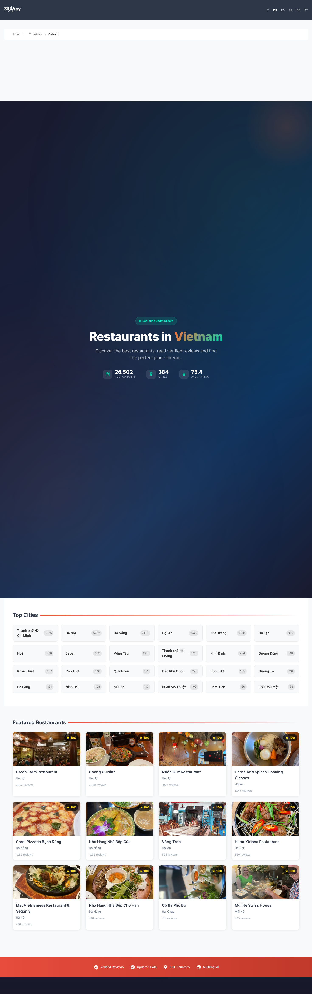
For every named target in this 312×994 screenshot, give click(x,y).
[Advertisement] (156, 71)
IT (268, 10)
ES (283, 10)
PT (306, 10)
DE (298, 10)
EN (275, 10)
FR (290, 10)
